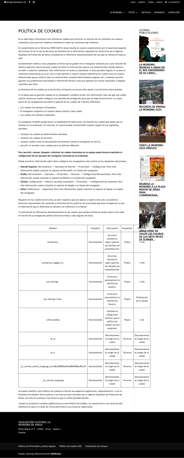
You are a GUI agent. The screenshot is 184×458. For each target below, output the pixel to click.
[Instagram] (34, 2)
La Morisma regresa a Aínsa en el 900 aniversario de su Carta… (152, 69)
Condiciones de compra (96, 446)
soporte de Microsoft (62, 170)
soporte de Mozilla (61, 178)
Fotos (132, 13)
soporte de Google (65, 185)
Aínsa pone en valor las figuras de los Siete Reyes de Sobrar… (151, 235)
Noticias (146, 13)
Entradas (159, 13)
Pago (133, 2)
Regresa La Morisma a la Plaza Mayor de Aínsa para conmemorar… (152, 189)
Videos (159, 2)
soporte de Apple (103, 189)
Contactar (173, 13)
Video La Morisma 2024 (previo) (151, 147)
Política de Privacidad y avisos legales (37, 446)
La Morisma (116, 13)
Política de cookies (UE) (70, 446)
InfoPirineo (56, 454)
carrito (141, 2)
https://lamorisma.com (39, 39)
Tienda (151, 2)
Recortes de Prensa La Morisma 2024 (152, 108)
